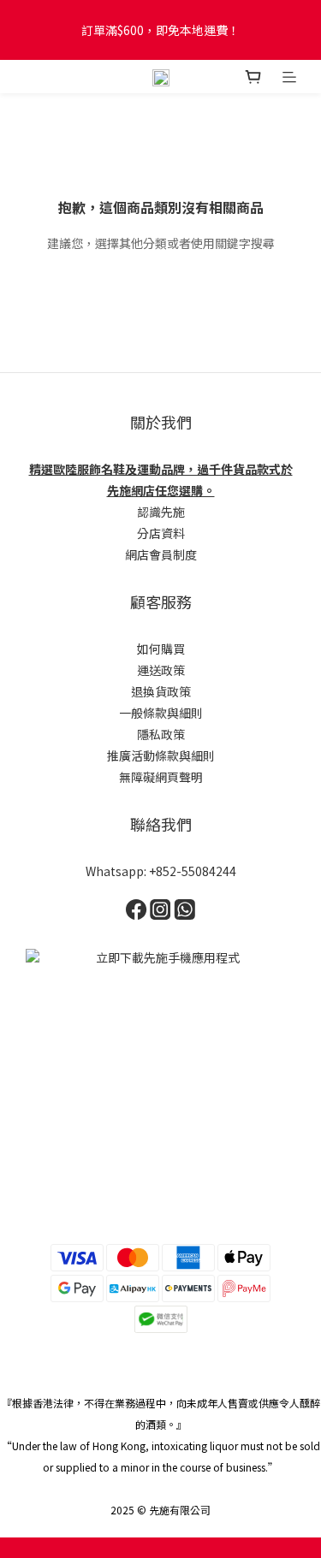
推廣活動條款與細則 (161, 755)
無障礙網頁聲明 (161, 776)
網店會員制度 (161, 554)
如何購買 (161, 648)
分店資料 (161, 533)
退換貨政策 (161, 691)
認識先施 (161, 511)
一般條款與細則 (161, 712)
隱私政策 (161, 734)
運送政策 (161, 669)
